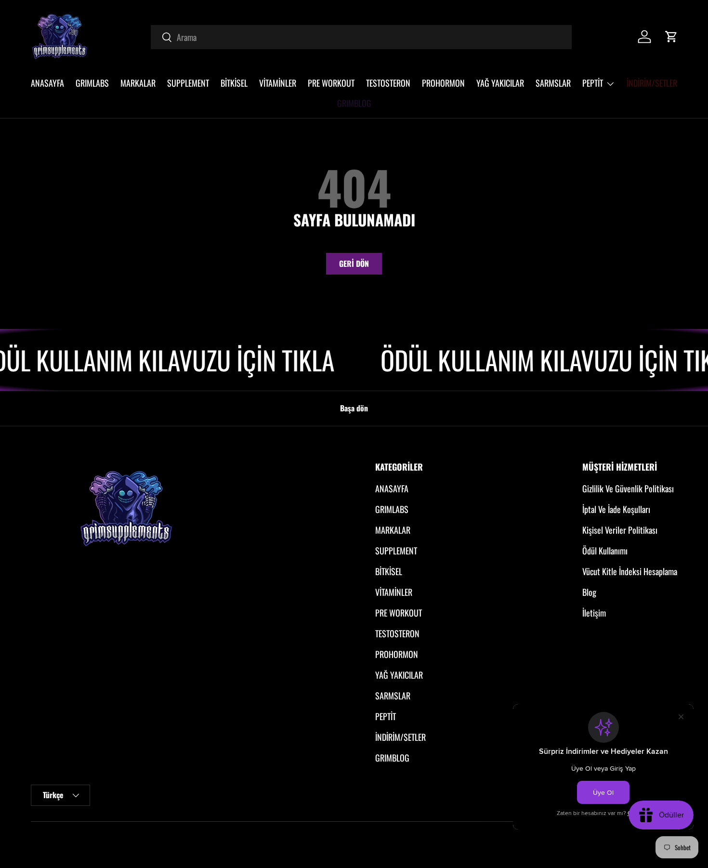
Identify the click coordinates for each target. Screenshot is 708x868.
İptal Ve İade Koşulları (616, 509)
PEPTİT (592, 83)
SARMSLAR (553, 83)
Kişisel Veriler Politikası (619, 530)
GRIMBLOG (354, 103)
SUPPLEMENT (188, 83)
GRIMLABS (92, 83)
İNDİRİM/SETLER (652, 83)
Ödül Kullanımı (605, 550)
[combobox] (361, 37)
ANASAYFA (47, 83)
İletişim (594, 612)
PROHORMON (443, 83)
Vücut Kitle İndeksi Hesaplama (629, 571)
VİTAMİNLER (277, 83)
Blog (589, 592)
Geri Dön (354, 263)
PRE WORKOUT (331, 83)
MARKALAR (138, 83)
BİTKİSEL (234, 83)
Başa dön (354, 408)
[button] (671, 36)
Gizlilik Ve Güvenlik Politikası (628, 488)
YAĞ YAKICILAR (500, 83)
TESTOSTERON (388, 83)
